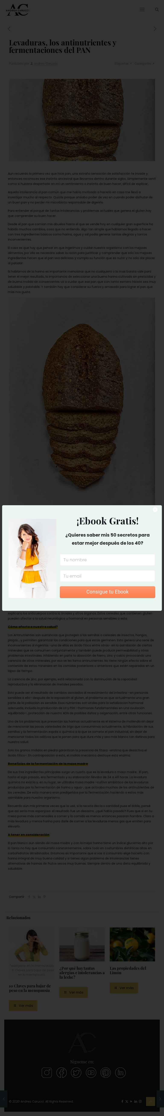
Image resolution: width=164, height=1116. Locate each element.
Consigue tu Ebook (107, 592)
